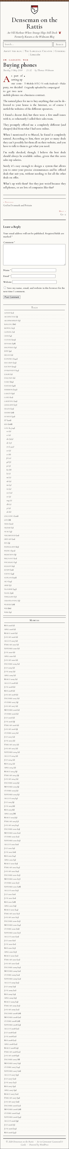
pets (6, 543)
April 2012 (8, 860)
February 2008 (10, 1052)
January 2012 (9, 871)
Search (59, 44)
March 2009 (9, 1001)
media (6, 524)
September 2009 (10, 978)
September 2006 (10, 1117)
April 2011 (8, 906)
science (7, 573)
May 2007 (8, 1086)
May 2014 (8, 763)
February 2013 (10, 821)
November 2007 (10, 1063)
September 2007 (10, 1071)
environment (9, 370)
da (8, 439)
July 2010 (8, 940)
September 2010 (10, 932)
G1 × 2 (63, 214)
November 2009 (10, 971)
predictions (9, 554)
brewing (7, 328)
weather (7, 604)
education (8, 362)
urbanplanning (10, 600)
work (6, 612)
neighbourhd (9, 535)
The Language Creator (38, 51)
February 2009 (10, 1005)
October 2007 (10, 1067)
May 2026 (8, 625)
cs (7, 435)
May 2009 (8, 994)
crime (6, 336)
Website (7, 282)
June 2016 (8, 721)
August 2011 (9, 890)
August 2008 (9, 1028)
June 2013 (8, 806)
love (6, 520)
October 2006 (10, 1113)
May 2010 (8, 948)
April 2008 (8, 1044)
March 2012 (9, 863)
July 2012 (8, 848)
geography (8, 405)
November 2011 (10, 879)
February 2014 (10, 775)
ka (8, 469)
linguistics (9, 516)
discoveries (9, 347)
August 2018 (9, 683)
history (7, 412)
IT (5, 420)
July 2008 (8, 1032)
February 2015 (10, 744)
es (7, 454)
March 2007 (9, 1094)
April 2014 (8, 767)
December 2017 (10, 698)
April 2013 (8, 813)
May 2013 (8, 809)
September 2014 (10, 752)
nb (8, 481)
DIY (6, 351)
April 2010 (8, 952)
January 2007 (9, 1101)
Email (6, 276)
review (7, 570)
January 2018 (9, 694)
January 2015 (9, 748)
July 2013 (8, 802)
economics (8, 359)
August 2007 (9, 1075)
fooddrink (8, 389)
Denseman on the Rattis (34, 23)
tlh (8, 504)
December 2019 (10, 664)
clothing (8, 332)
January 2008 (10, 1055)
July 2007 (8, 1078)
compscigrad (53, 87)
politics (7, 550)
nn (8, 485)
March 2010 (9, 955)
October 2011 (10, 883)
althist (7, 312)
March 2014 (9, 771)
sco (8, 492)
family (7, 382)
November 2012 (10, 833)
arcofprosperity (11, 320)
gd (7, 462)
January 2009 (9, 1009)
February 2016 (10, 725)
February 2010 (10, 959)
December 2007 (10, 1059)
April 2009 (8, 998)
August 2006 (9, 1121)
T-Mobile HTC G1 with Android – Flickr (45, 83)
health (7, 408)
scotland (8, 577)
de (7, 443)
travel (7, 593)
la (7, 473)
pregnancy (8, 558)
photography (9, 547)
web (5, 608)
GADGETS (15, 60)
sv (7, 496)
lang (6, 428)
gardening (8, 401)
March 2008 (9, 1048)
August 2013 (9, 798)
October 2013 (9, 790)
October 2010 (10, 929)
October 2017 (10, 702)
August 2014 (9, 756)
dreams (7, 355)
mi (8, 477)
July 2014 (8, 760)
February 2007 (10, 1098)
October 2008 (10, 1021)
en (7, 446)
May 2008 (8, 1040)
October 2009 (10, 975)
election (7, 366)
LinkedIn (35, 54)
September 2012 (10, 840)
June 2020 (8, 652)
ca (7, 431)
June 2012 (8, 852)
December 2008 (10, 1013)
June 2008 (8, 1036)
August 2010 (9, 936)
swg (8, 500)
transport (8, 589)
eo (7, 450)
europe (7, 374)
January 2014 (9, 779)
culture (7, 339)
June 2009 (8, 990)
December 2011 (10, 875)
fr (7, 458)
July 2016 (8, 717)
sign (6, 581)
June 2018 (8, 687)
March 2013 (9, 817)
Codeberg (60, 51)
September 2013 (10, 794)
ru (7, 489)
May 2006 (8, 1132)
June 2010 (8, 944)
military (7, 527)
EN (5, 60)
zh (7, 512)
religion (7, 566)
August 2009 (9, 982)
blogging (8, 324)
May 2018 (8, 691)
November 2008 (10, 1017)
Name (7, 270)
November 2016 (10, 710)
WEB (25, 60)
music (6, 531)
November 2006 (10, 1109)
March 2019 (9, 679)
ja (7, 466)
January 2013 (9, 825)
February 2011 (10, 913)
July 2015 (8, 737)
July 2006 (8, 1124)
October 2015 (10, 733)
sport (6, 585)
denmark (8, 343)
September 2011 (10, 886)
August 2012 (9, 844)
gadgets (7, 393)
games (6, 397)
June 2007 (8, 1082)
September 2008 (10, 1024)
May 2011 (8, 902)
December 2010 (10, 921)
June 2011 (8, 898)
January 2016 (9, 729)
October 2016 (10, 714)
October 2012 (10, 836)
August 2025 (9, 641)
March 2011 (9, 909)
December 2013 (10, 783)
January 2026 (9, 637)
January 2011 (9, 917)
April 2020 (8, 656)
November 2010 (10, 925)
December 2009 (10, 967)
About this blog (13, 51)
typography (9, 596)
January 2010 (9, 963)
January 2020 (9, 660)
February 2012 (10, 867)
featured (8, 385)
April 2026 (8, 629)
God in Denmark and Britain (17, 205)
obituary (7, 539)
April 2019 (8, 675)
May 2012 (8, 856)
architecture (9, 316)
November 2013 (10, 786)
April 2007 (8, 1090)
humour (7, 416)
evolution (8, 378)
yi (7, 508)
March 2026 (9, 633)
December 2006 (10, 1105)
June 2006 (8, 1128)
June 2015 (8, 740)
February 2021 (10, 644)
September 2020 (10, 648)
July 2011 (8, 894)
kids (6, 424)
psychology (9, 562)
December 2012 (10, 829)
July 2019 (8, 667)
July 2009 (8, 986)
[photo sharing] (24, 76)
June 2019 (8, 671)
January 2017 (9, 706)
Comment (9, 242)
